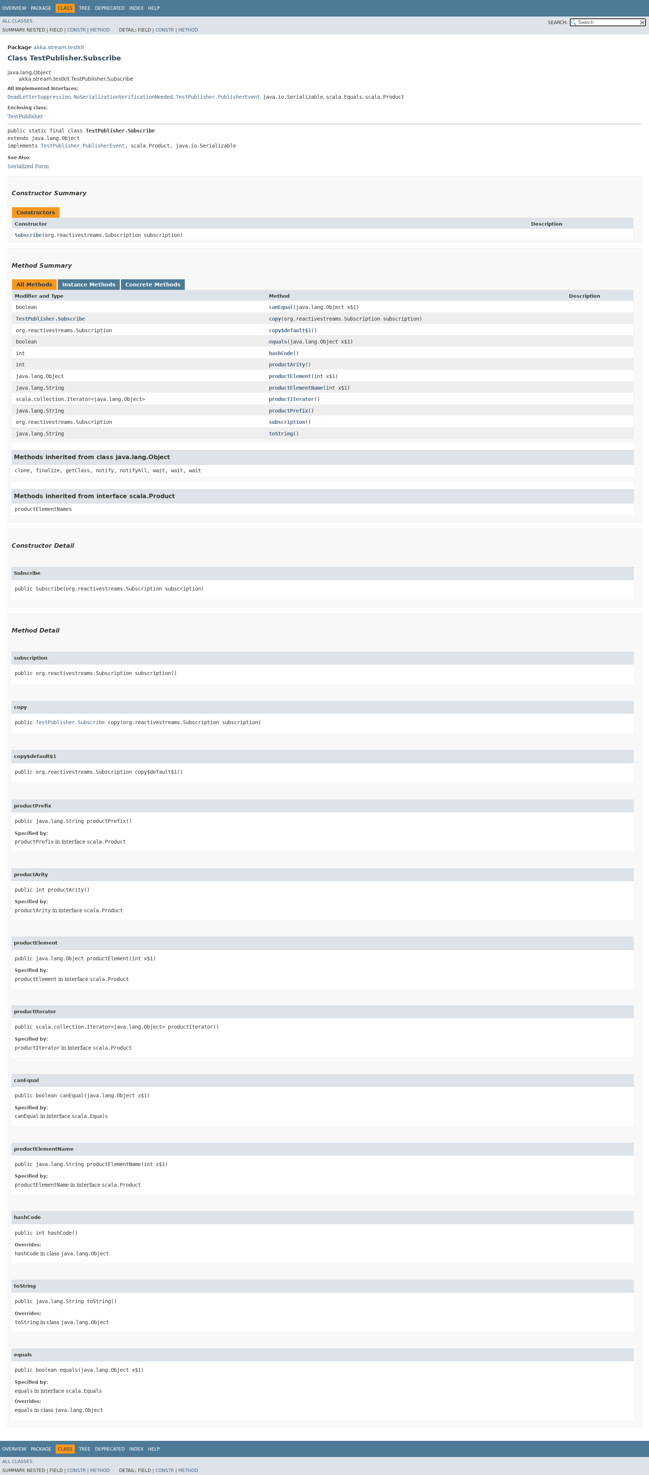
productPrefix (288, 411)
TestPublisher (25, 116)
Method (100, 30)
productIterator (291, 399)
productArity (287, 365)
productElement (290, 376)
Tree (85, 8)
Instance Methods (88, 285)
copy (275, 319)
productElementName (296, 388)
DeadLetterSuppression (39, 97)
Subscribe (28, 235)
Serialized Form (28, 166)
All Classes (17, 21)
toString (281, 434)
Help (154, 8)
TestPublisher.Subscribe (50, 319)
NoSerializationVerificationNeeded (123, 97)
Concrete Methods (152, 285)
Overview (14, 8)
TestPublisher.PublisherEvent (218, 97)
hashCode (281, 353)
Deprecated (110, 8)
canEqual (281, 307)
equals (278, 342)
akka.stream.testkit (58, 47)
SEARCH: (557, 22)
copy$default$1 (290, 330)
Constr (76, 30)
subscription (287, 422)
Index (136, 8)
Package (41, 8)
